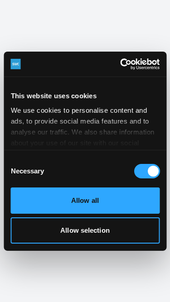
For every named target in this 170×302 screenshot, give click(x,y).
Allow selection (85, 230)
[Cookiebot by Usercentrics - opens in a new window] (121, 64)
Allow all (85, 200)
